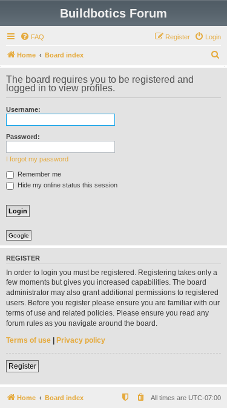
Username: (23, 109)
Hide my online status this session (66, 185)
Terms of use (28, 340)
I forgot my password (37, 159)
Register (22, 366)
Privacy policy (80, 340)
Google (18, 235)
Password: (23, 136)
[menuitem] (32, 37)
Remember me (38, 174)
